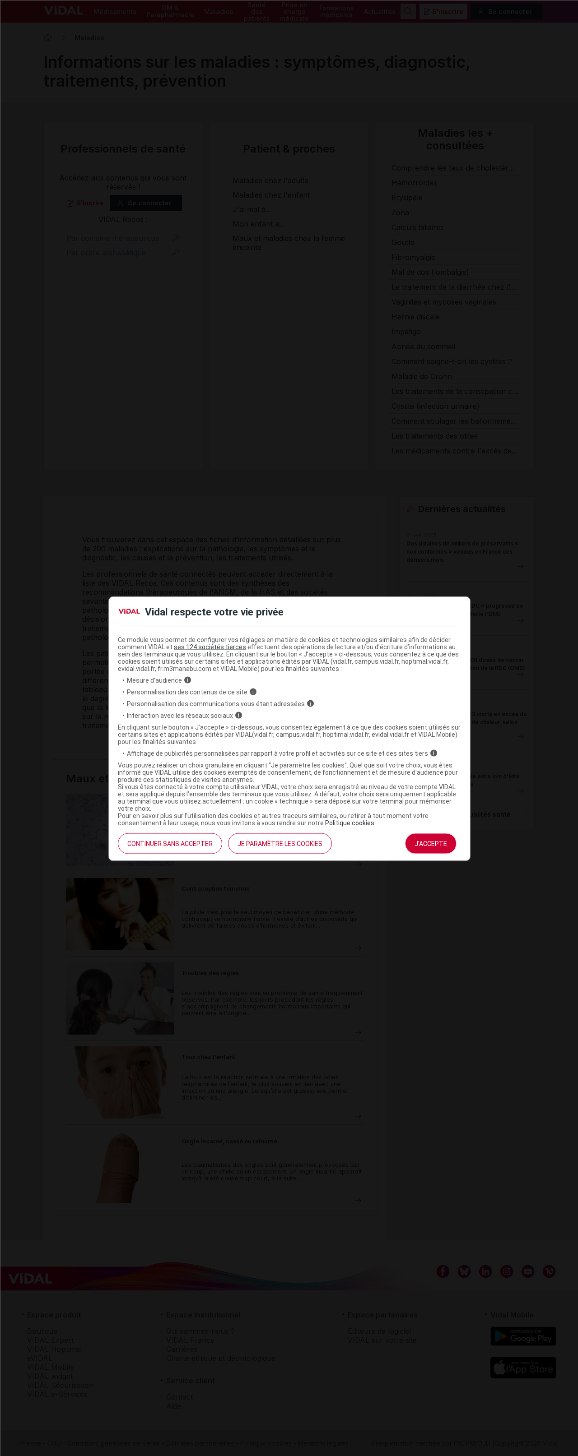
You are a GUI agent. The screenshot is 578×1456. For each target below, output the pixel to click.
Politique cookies (349, 822)
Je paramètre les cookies (280, 843)
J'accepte (431, 843)
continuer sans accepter (170, 843)
